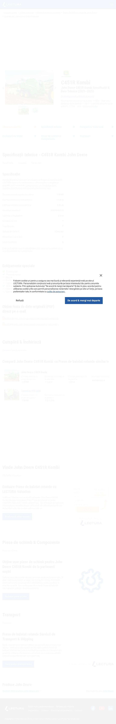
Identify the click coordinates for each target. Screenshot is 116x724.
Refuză (20, 300)
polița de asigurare (56, 291)
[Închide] (101, 275)
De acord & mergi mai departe (84, 300)
